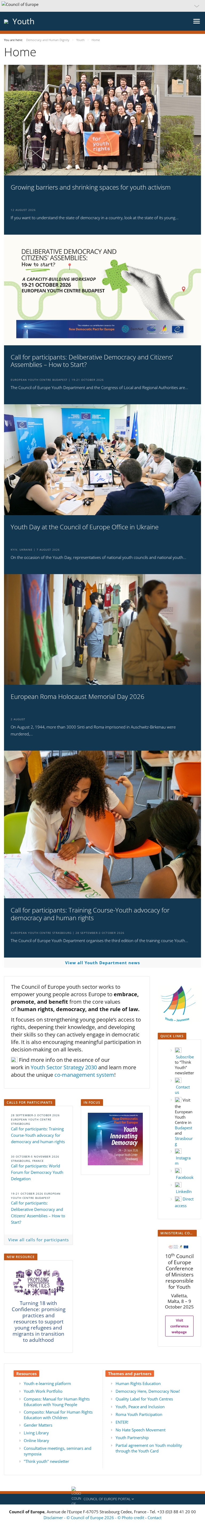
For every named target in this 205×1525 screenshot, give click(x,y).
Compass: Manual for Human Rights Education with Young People (57, 1401)
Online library (36, 1440)
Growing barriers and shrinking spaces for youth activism (91, 187)
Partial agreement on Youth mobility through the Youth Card (149, 1448)
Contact (154, 1517)
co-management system (84, 1074)
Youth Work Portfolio (43, 1391)
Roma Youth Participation (139, 1414)
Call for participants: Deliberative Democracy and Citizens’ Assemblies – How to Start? (92, 361)
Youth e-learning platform (47, 1383)
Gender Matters (38, 1425)
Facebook (185, 1177)
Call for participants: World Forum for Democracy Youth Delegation (37, 1172)
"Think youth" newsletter (46, 1461)
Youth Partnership (132, 1437)
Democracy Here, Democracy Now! (148, 1391)
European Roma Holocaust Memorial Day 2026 (77, 697)
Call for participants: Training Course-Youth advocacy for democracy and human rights (90, 914)
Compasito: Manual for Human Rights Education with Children (58, 1414)
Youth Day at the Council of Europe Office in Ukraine (85, 527)
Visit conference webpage (179, 1326)
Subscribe (185, 1056)
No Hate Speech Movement (140, 1429)
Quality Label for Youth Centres (144, 1399)
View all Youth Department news (102, 962)
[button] (102, 6)
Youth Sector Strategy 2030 (64, 1067)
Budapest (183, 1127)
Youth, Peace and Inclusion (140, 1406)
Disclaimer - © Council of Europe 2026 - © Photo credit (94, 1517)
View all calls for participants (38, 1239)
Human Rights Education (138, 1383)
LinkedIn (184, 1191)
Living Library (36, 1432)
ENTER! (122, 1422)
